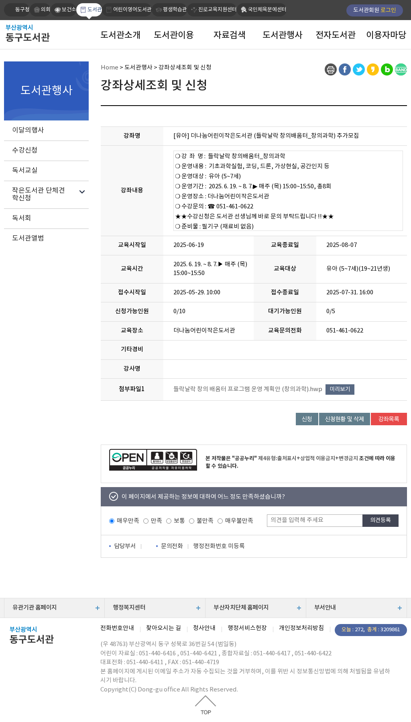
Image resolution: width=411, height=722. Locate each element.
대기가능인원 (285, 311)
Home (109, 67)
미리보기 (340, 389)
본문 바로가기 (205, 0)
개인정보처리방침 (301, 628)
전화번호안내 (117, 628)
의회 (46, 10)
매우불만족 (239, 521)
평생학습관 (175, 10)
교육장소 (132, 330)
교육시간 (132, 268)
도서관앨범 (28, 239)
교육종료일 (285, 245)
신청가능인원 (132, 311)
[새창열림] (153, 460)
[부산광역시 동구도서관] (44, 33)
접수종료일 (285, 292)
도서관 (94, 10)
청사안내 (204, 628)
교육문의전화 (285, 330)
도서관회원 (374, 10)
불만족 (205, 521)
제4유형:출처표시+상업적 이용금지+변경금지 (308, 458)
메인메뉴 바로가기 (205, 1)
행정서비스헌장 (247, 628)
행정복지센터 (129, 607)
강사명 (132, 368)
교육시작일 (132, 245)
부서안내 (325, 607)
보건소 (69, 10)
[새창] (331, 69)
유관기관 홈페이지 (34, 607)
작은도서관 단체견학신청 (38, 194)
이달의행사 (28, 130)
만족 (156, 521)
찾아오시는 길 (163, 628)
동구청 (22, 10)
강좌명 (132, 136)
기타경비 (132, 349)
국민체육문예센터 (267, 10)
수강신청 (25, 151)
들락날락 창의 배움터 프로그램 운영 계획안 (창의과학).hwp (247, 389)
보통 (179, 521)
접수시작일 (132, 292)
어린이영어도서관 (132, 10)
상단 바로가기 (205, 705)
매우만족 (128, 521)
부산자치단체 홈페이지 (241, 607)
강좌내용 (132, 190)
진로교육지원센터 (217, 10)
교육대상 (285, 268)
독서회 (21, 218)
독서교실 (25, 171)
